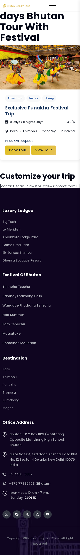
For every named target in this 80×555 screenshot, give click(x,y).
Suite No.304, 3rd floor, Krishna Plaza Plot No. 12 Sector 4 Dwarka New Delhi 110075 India (44, 459)
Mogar (7, 408)
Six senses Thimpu (17, 252)
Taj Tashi (9, 221)
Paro (6, 369)
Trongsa (9, 392)
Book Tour (17, 150)
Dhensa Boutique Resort (21, 260)
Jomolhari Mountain (19, 343)
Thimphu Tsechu (16, 286)
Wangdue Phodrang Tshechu (26, 305)
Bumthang (10, 400)
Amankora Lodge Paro (20, 237)
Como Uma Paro (15, 245)
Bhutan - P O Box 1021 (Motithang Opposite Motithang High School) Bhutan (38, 439)
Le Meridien (11, 229)
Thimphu (9, 377)
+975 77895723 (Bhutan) (30, 483)
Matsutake (11, 333)
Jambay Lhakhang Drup (22, 296)
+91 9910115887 (21, 474)
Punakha (9, 384)
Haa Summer (13, 314)
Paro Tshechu (13, 324)
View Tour (43, 150)
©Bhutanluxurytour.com (41, 538)
